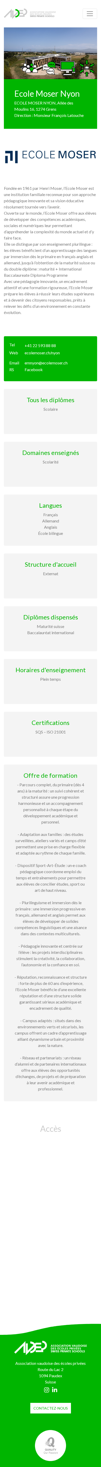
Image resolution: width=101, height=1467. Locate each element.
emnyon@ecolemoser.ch (46, 362)
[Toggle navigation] (90, 14)
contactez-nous (50, 1408)
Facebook (34, 369)
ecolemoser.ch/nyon (42, 352)
